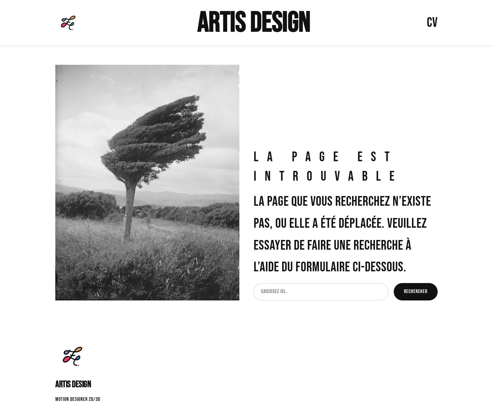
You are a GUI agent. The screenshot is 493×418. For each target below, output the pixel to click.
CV (432, 23)
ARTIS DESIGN (254, 23)
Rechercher (415, 291)
